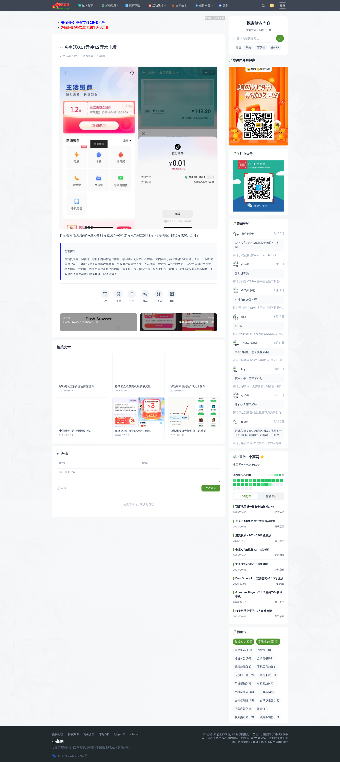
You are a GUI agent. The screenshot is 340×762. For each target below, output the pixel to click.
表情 (63, 488)
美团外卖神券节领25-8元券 (83, 22)
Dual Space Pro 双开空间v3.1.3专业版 (259, 578)
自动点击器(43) (269, 700)
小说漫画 (279, 569)
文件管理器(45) (244, 700)
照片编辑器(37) (269, 717)
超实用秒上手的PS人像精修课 (253, 610)
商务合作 (88, 734)
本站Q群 (104, 734)
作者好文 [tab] (245, 496)
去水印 (275, 47)
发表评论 (210, 488)
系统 (248, 47)
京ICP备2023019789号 (72, 755)
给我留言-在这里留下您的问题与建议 (263, 412)
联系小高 (119, 734)
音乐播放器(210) (268, 641)
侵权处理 (57, 734)
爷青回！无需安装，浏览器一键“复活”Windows (270, 386)
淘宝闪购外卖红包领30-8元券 (85, 27)
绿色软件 (110, 5)
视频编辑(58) (243, 666)
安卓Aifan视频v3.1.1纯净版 (252, 549)
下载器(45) (267, 692)
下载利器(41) (243, 708)
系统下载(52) (268, 675)
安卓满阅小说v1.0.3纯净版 (251, 564)
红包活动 (279, 512)
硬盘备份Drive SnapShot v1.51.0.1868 (265, 255)
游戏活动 (279, 526)
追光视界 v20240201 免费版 (253, 535)
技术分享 (87, 5)
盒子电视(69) (265, 658)
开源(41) (262, 708)
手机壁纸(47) (243, 683)
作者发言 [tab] (271, 496)
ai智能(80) (264, 650)
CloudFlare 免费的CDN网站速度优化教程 (266, 333)
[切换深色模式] (271, 5)
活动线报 (157, 5)
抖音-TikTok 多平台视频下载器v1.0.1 (263, 281)
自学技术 (181, 5)
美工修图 (279, 616)
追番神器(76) (243, 658)
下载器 (261, 47)
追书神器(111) (243, 650)
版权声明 (73, 734)
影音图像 (279, 555)
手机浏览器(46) (244, 692)
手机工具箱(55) (266, 666)
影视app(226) (243, 641)
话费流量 (88, 56)
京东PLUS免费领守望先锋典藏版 (255, 521)
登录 (282, 5)
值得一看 (204, 5)
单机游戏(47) (265, 683)
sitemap (135, 734)
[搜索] (263, 5)
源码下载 (134, 5)
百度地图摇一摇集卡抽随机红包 (254, 506)
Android (280, 583)
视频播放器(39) (244, 717)
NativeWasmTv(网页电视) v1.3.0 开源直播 (267, 360)
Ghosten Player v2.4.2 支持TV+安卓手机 (258, 594)
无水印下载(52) (244, 675)
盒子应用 (279, 540)
